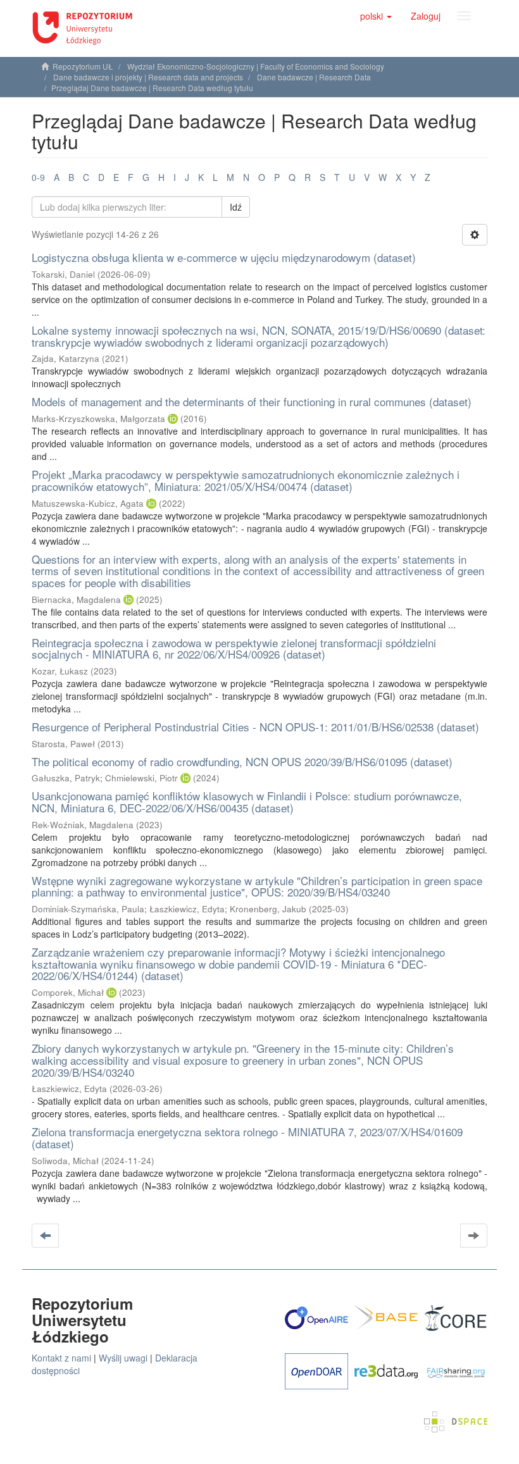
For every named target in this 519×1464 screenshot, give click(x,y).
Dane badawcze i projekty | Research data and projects (148, 76)
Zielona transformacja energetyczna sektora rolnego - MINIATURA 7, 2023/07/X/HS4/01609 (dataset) (247, 1137)
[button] (376, 16)
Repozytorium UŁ (83, 66)
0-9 (38, 177)
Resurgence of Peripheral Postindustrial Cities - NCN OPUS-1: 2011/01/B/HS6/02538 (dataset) (255, 727)
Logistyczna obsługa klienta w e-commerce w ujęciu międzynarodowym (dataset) (224, 257)
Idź (236, 207)
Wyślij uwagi (123, 1357)
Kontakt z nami (61, 1357)
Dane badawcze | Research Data (314, 76)
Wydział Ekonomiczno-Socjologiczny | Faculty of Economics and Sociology (255, 66)
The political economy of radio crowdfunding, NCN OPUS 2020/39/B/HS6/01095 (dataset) (242, 761)
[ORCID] (173, 419)
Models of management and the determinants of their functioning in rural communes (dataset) (252, 401)
